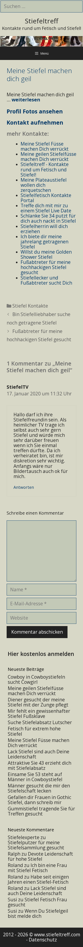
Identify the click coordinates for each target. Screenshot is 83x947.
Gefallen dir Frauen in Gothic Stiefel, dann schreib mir (39, 799)
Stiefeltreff (41, 20)
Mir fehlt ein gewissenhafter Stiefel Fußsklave (39, 713)
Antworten (24, 487)
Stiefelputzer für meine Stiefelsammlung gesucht (36, 845)
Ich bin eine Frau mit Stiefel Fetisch (37, 867)
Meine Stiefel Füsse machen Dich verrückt (38, 742)
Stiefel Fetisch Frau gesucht (37, 902)
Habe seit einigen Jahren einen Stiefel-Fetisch (38, 879)
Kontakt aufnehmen (35, 122)
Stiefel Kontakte (30, 306)
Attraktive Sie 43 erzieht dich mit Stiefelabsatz (39, 765)
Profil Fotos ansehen (35, 111)
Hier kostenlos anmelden (41, 653)
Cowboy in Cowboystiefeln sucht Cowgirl (36, 679)
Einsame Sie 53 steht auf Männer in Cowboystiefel (35, 777)
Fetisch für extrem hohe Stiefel (34, 731)
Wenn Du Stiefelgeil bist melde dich (38, 913)
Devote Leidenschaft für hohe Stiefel (40, 856)
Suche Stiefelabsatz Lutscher (40, 722)
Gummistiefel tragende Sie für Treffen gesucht (41, 811)
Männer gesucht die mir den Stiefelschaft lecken (39, 788)
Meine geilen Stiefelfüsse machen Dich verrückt (36, 690)
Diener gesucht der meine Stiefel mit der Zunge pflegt (38, 702)
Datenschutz (43, 940)
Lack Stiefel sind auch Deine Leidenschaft (38, 754)
